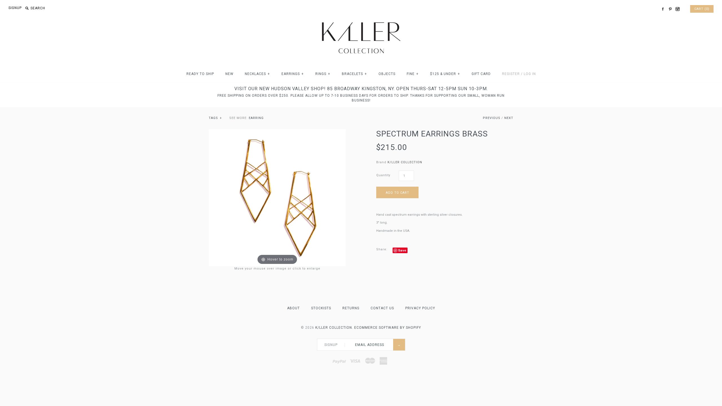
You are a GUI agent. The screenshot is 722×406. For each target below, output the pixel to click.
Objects (386, 74)
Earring (256, 118)
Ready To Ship (200, 74)
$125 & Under (445, 74)
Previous (491, 118)
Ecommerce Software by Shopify (387, 328)
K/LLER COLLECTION (405, 162)
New (229, 74)
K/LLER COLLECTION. (334, 328)
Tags (215, 118)
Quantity (383, 175)
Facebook (663, 9)
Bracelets (354, 74)
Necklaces (257, 74)
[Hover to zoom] (277, 197)
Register (511, 74)
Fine (413, 74)
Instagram (677, 9)
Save (402, 250)
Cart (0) (701, 9)
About (293, 308)
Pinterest (670, 9)
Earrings (292, 74)
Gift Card (481, 74)
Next (508, 118)
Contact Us (382, 308)
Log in (530, 74)
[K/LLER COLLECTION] (361, 21)
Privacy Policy (420, 308)
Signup (15, 8)
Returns (350, 308)
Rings (322, 74)
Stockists (321, 308)
